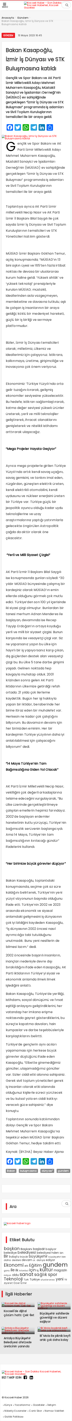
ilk (16, 1270)
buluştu (14, 1257)
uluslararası (48, 1279)
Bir (6, 1256)
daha (7, 1260)
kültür (46, 1269)
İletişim (51, 1405)
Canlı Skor (35, 1410)
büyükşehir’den (57, 1256)
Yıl (65, 1279)
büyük (24, 1257)
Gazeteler (39, 1405)
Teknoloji (13, 1279)
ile (13, 1270)
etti (26, 1265)
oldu (15, 1275)
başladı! (39, 1249)
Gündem (8, 35)
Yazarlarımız (22, 1405)
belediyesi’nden (48, 1253)
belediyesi (27, 1252)
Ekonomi (14, 1265)
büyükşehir (38, 1256)
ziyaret (8, 1283)
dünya (41, 1260)
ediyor (50, 1260)
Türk (26, 1279)
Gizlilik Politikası (14, 1416)
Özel (16, 1283)
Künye (8, 1405)
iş (38, 1270)
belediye (10, 1252)
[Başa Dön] (65, 1414)
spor (52, 1274)
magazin (60, 1270)
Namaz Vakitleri (54, 1410)
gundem (63, 1170)
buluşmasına (28, 1170)
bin (62, 1253)
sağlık (40, 1274)
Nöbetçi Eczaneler (15, 1410)
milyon (7, 1275)
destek (16, 1260)
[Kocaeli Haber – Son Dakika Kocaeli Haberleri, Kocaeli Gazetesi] (45, 7)
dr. (34, 1260)
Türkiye (35, 1279)
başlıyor (51, 1249)
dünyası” (47, 1170)
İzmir (23, 1283)
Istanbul (23, 1270)
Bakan (11, 1170)
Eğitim (35, 1265)
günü (7, 1270)
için (32, 1270)
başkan (12, 1248)
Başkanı (26, 1249)
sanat (26, 1274)
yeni (60, 1279)
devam (27, 1260)
